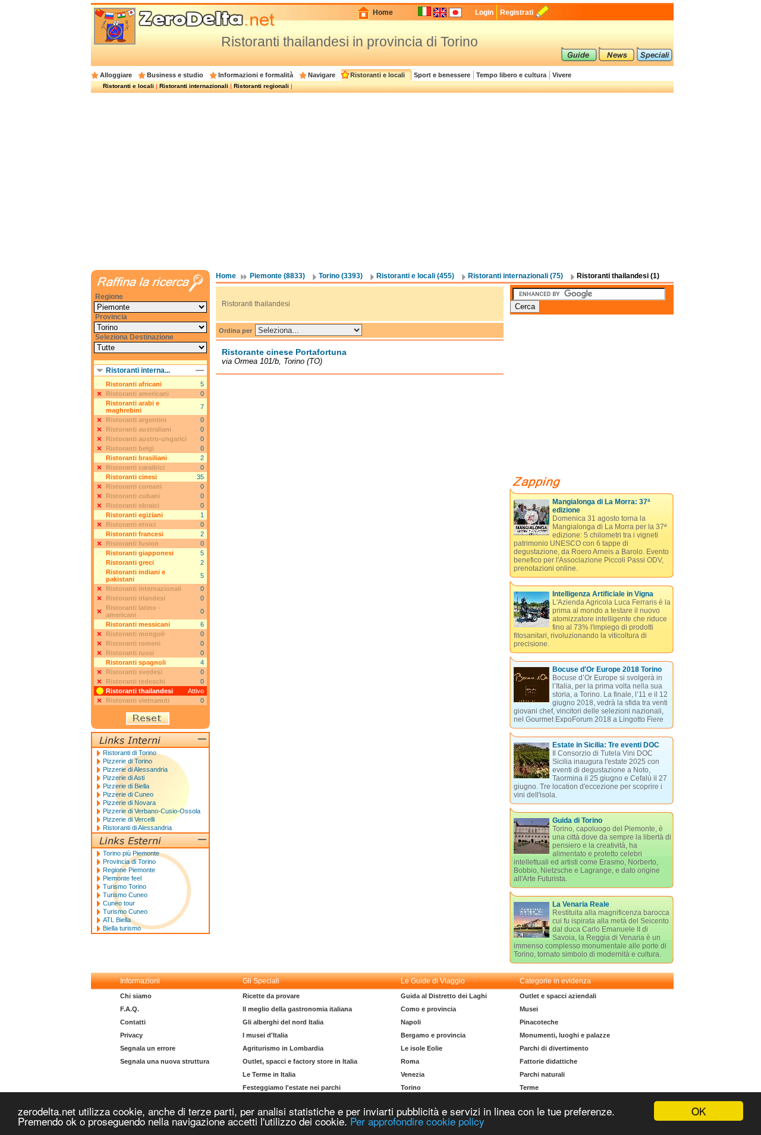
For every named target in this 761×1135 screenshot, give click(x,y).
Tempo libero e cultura (511, 74)
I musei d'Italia (265, 1035)
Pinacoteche (539, 1022)
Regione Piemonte (129, 869)
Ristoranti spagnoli (136, 662)
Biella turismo (122, 928)
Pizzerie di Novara (129, 802)
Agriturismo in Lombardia (283, 1048)
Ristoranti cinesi (131, 476)
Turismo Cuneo (125, 894)
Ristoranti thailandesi (139, 690)
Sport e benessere (442, 74)
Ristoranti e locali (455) (415, 276)
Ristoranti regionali (261, 86)
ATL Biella (117, 919)
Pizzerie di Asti (123, 777)
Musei (529, 1009)
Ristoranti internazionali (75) (515, 276)
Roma (410, 1061)
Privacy (131, 1035)
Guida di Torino (577, 820)
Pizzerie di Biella (126, 786)
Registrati (516, 12)
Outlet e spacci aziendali (558, 995)
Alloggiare (116, 74)
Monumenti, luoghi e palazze (565, 1035)
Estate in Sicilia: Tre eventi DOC (605, 745)
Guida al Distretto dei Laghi (444, 995)
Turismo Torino (124, 886)
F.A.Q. (129, 1009)
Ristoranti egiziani (134, 514)
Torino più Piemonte (131, 853)
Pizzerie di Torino (127, 761)
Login (484, 12)
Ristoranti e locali (377, 74)
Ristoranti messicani (138, 624)
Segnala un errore (147, 1048)
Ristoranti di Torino (129, 752)
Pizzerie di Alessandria (135, 769)
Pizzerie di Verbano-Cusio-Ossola (151, 811)
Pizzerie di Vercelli (129, 819)
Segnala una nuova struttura (164, 1061)
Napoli (411, 1022)
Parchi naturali (542, 1074)
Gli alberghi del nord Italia (283, 1022)
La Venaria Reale (580, 904)
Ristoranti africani (134, 384)
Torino (411, 1087)
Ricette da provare (271, 995)
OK (698, 1110)
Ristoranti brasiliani (136, 457)
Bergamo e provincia (433, 1035)
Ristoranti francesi (134, 533)
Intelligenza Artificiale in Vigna (602, 594)
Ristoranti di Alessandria (137, 827)
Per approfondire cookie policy (417, 1121)
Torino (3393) (341, 276)
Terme (529, 1087)
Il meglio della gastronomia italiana (297, 1009)
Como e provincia (428, 1009)
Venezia (412, 1074)
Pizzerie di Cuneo (128, 794)
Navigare (321, 74)
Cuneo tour (119, 903)
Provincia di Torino (129, 861)
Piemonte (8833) (277, 276)
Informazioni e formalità (255, 74)
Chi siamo (136, 995)
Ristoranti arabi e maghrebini (132, 407)
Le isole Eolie (421, 1048)
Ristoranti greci (130, 562)
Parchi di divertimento (554, 1048)
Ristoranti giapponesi (140, 553)
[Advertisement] (382, 181)
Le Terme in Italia (269, 1074)
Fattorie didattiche (548, 1061)
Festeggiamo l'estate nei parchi (292, 1087)
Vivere (561, 74)
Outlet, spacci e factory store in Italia (300, 1061)
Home (383, 12)
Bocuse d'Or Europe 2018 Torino (607, 669)
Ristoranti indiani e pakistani (135, 575)
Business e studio (175, 74)
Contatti (133, 1022)
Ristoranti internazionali (193, 86)
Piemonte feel (122, 878)
